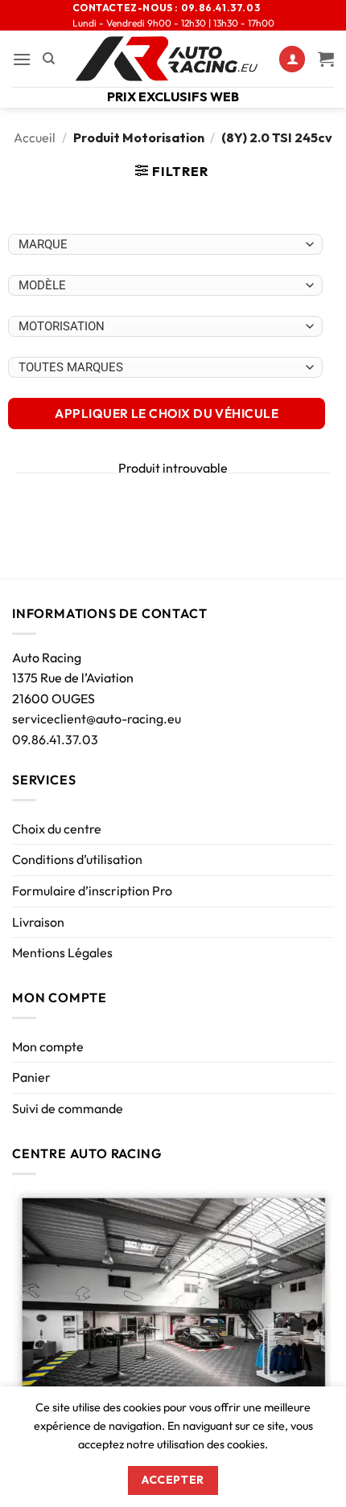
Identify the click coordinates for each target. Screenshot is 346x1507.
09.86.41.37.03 (55, 739)
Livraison (38, 922)
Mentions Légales (62, 952)
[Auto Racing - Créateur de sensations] (167, 59)
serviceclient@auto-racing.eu (96, 719)
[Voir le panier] (326, 58)
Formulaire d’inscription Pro (92, 890)
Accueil (35, 137)
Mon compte (48, 1046)
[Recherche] (49, 58)
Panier (31, 1077)
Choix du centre (56, 829)
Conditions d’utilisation (77, 859)
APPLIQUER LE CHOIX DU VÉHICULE (166, 413)
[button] (21, 59)
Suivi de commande (67, 1108)
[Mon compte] (292, 59)
